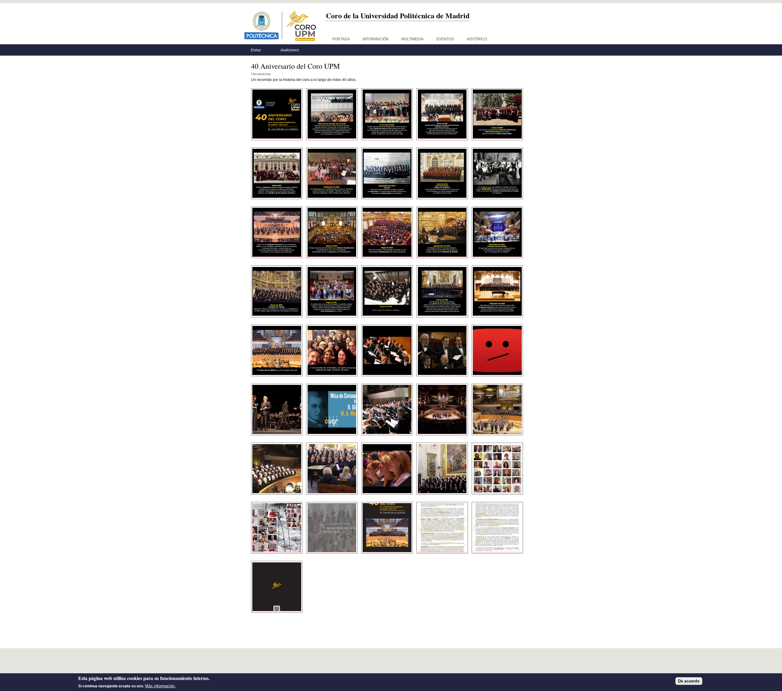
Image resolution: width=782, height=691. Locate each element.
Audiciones (289, 50)
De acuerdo (689, 681)
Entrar (256, 50)
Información (376, 39)
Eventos (445, 39)
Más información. (160, 686)
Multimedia (412, 39)
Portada (341, 39)
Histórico (477, 39)
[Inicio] (280, 26)
